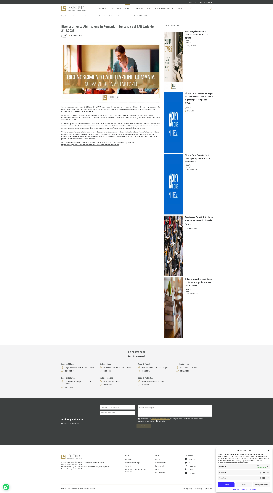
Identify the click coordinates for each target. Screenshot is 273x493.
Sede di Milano (67, 364)
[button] (269, 450)
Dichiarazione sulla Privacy (248, 489)
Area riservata (206, 2)
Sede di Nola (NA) (145, 377)
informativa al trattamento (160, 419)
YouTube (192, 473)
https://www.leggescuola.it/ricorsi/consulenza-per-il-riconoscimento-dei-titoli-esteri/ (90, 145)
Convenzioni (116, 9)
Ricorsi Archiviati (160, 463)
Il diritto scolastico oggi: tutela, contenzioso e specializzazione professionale (199, 282)
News (127, 9)
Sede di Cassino (106, 377)
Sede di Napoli (144, 364)
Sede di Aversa (182, 364)
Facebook (192, 459)
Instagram (192, 466)
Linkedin (191, 470)
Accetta (226, 485)
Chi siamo (193, 2)
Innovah (209, 489)
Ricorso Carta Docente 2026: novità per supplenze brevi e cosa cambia (197, 158)
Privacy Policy (188, 489)
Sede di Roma (105, 364)
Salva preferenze (261, 485)
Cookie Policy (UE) (199, 489)
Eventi (157, 469)
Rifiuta (244, 485)
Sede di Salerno (68, 377)
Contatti (182, 9)
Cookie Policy (235, 489)
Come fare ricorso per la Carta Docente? (135, 470)
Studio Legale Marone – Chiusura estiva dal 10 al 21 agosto (196, 34)
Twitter (191, 463)
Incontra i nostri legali (164, 9)
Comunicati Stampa (142, 9)
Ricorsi (102, 9)
